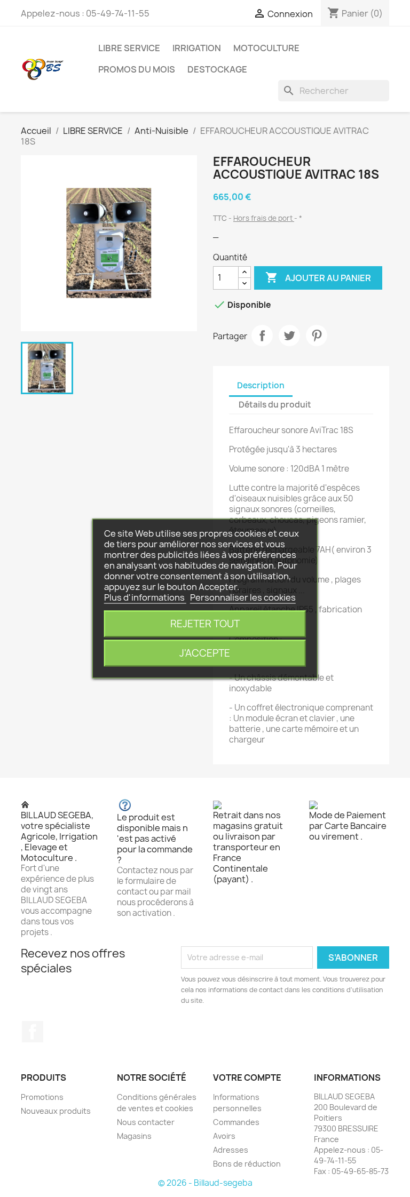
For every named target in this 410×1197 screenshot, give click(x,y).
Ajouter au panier (318, 277)
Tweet (289, 335)
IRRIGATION (196, 48)
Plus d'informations (145, 597)
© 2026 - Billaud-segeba (205, 1182)
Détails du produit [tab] (275, 404)
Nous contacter (146, 1122)
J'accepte (204, 653)
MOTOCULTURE (266, 48)
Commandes (236, 1122)
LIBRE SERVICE (129, 48)
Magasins (134, 1136)
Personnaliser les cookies (243, 597)
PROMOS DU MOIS (136, 69)
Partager (262, 335)
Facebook (32, 1031)
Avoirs (224, 1136)
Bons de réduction (247, 1164)
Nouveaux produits (56, 1111)
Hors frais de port (263, 218)
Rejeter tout (205, 624)
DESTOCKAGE (217, 69)
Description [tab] (261, 385)
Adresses (230, 1150)
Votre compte (247, 1077)
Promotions (42, 1097)
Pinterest (316, 335)
